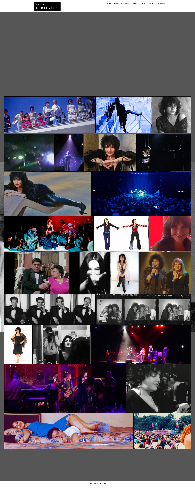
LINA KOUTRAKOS (47, 6)
